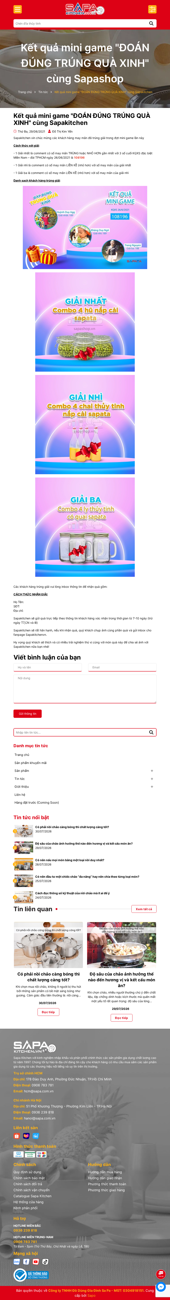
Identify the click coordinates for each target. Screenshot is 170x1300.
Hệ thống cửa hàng (28, 1202)
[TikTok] (45, 1261)
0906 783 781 (42, 1085)
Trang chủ (22, 755)
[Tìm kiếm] (151, 23)
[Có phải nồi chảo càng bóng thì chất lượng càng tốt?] (24, 831)
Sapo (91, 1295)
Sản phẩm (22, 771)
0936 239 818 (43, 1112)
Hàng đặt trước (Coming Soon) (37, 802)
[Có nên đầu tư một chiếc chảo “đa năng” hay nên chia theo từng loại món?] (24, 880)
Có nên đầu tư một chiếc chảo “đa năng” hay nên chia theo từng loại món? (87, 876)
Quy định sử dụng (27, 1172)
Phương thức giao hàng (106, 1190)
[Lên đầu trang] (161, 1263)
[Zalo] (16, 1261)
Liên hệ (20, 795)
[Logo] (85, 8)
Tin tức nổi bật (31, 817)
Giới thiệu (22, 787)
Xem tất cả (144, 909)
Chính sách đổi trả (27, 1184)
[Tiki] (36, 1135)
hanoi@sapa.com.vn (39, 1118)
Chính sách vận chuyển (31, 1190)
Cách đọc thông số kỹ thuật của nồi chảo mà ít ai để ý (72, 893)
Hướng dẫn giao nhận (105, 1178)
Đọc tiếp (48, 1012)
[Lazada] (26, 1135)
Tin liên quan (32, 909)
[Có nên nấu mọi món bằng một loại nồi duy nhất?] (24, 864)
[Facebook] (26, 1261)
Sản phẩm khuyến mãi (31, 763)
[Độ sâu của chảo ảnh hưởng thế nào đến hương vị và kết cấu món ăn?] (24, 847)
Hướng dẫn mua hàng (105, 1172)
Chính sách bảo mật (29, 1178)
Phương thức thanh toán (107, 1184)
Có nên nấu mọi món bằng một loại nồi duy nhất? (69, 860)
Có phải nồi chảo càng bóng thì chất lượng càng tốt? (72, 827)
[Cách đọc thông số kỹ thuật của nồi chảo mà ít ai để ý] (24, 897)
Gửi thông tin (27, 713)
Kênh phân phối (25, 1208)
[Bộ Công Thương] (85, 1275)
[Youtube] (36, 1261)
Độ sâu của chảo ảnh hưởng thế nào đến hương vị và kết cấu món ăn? (84, 843)
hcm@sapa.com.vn (38, 1091)
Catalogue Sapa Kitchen (32, 1196)
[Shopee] (16, 1135)
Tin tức (20, 779)
